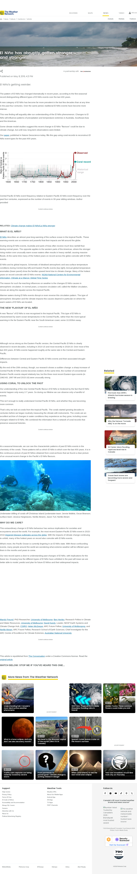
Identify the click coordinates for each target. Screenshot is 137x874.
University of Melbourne (42, 619)
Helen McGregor (35, 626)
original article (6, 659)
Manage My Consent (8, 805)
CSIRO (23, 626)
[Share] (1, 71)
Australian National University (58, 633)
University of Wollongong (73, 626)
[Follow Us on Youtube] (115, 793)
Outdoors (21, 19)
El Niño (3, 237)
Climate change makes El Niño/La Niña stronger (33, 226)
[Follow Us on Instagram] (110, 793)
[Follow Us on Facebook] (105, 793)
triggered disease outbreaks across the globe (26, 535)
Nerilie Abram (6, 630)
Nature (12, 19)
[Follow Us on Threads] (126, 793)
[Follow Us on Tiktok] (121, 793)
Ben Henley (59, 619)
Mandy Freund (6, 619)
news (6, 19)
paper (6, 135)
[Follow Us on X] (132, 793)
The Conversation (36, 656)
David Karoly (50, 623)
